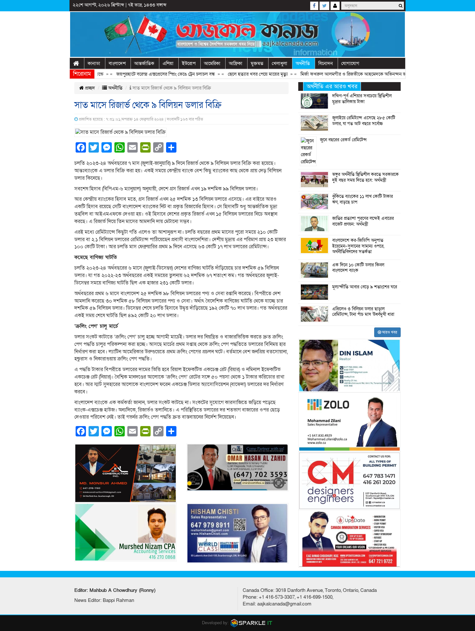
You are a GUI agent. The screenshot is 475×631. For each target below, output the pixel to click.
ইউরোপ (188, 63)
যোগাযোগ (350, 63)
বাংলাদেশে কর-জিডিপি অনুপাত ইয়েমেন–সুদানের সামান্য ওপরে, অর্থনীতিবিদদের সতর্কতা (358, 246)
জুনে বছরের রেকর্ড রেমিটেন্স (343, 140)
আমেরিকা (212, 63)
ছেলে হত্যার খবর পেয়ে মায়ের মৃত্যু (242, 74)
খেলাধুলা (279, 63)
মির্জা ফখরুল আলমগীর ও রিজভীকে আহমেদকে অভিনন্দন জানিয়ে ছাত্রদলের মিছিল (357, 74)
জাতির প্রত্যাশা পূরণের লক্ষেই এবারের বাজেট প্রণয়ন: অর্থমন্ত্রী (363, 221)
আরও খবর (389, 332)
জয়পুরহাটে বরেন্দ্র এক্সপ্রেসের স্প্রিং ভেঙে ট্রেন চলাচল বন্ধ (150, 74)
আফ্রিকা (235, 63)
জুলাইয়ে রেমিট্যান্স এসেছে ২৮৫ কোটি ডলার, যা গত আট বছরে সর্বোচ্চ (363, 121)
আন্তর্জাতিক (144, 63)
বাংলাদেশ (117, 63)
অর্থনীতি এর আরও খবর (332, 86)
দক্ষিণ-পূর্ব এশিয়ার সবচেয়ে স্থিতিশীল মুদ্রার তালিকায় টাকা (362, 99)
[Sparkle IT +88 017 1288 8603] (251, 622)
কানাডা (94, 63)
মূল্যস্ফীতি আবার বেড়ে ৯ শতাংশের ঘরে (364, 287)
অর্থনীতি (303, 63)
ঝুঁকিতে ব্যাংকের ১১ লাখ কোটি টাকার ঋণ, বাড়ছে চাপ (362, 199)
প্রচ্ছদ (89, 88)
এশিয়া (168, 63)
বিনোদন (325, 63)
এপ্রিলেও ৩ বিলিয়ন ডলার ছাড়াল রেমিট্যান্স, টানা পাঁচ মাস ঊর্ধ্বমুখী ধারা (363, 312)
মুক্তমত (257, 63)
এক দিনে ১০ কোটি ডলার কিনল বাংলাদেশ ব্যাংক (358, 268)
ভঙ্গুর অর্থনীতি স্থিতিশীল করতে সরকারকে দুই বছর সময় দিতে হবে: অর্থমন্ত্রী (365, 177)
